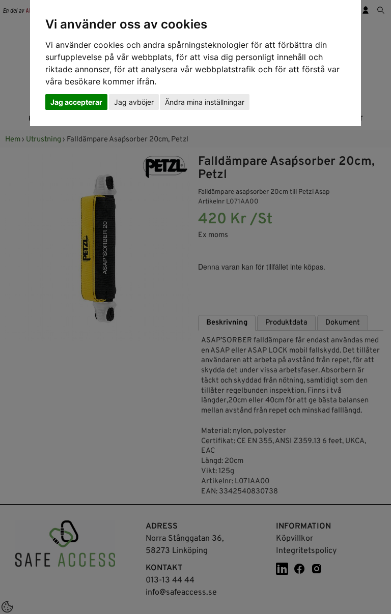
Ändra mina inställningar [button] (204, 102)
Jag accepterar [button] (76, 102)
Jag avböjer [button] (134, 102)
